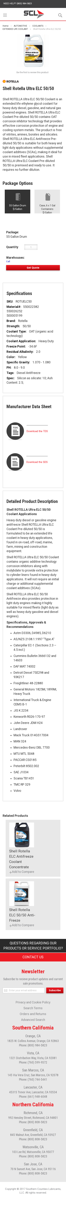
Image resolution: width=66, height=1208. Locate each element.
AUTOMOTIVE (20, 26)
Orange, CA (33, 1036)
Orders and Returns (33, 1014)
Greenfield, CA (33, 1130)
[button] (21, 872)
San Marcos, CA (33, 1070)
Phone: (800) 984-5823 (33, 1045)
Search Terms (33, 1008)
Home (5, 26)
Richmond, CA (33, 1113)
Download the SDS (37, 462)
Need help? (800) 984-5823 (18, 3)
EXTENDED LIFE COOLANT (15, 29)
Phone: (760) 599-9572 (33, 1062)
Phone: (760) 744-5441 (33, 1079)
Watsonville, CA (33, 1147)
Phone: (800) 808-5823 (33, 1122)
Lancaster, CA (33, 1087)
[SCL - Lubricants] (34, 14)
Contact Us (33, 957)
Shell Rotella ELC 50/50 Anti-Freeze (22, 915)
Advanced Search (33, 1020)
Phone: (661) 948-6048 (33, 1096)
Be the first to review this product (33, 72)
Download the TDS (37, 431)
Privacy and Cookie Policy (33, 1002)
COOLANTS (37, 26)
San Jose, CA (33, 1164)
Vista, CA (33, 1053)
